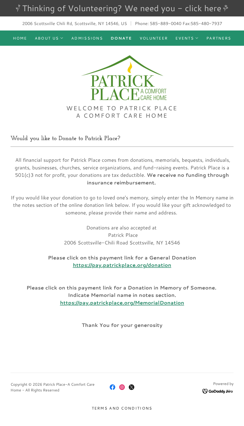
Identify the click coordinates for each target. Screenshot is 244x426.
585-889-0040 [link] (165, 23)
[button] (49, 38)
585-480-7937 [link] (206, 23)
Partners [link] (218, 38)
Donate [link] (121, 38)
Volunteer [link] (154, 38)
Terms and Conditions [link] (122, 408)
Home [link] (20, 38)
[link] (122, 76)
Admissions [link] (87, 38)
